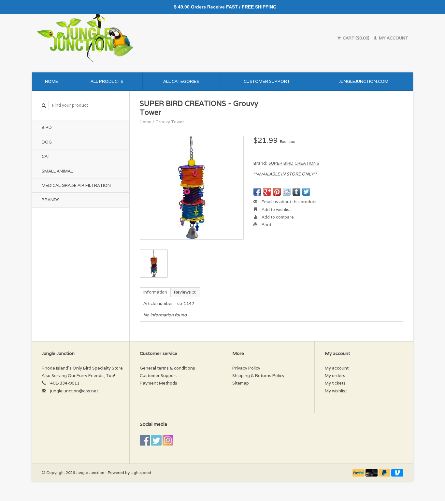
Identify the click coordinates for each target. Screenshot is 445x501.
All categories (181, 81)
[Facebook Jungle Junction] (145, 440)
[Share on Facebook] (257, 192)
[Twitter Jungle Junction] (156, 440)
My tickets (335, 383)
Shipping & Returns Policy (258, 375)
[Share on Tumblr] (296, 192)
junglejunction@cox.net (74, 391)
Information (155, 292)
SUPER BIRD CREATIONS (293, 163)
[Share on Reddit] (287, 192)
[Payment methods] (359, 472)
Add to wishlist (276, 209)
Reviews (185, 292)
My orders (335, 375)
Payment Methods (158, 383)
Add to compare (277, 217)
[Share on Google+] (267, 192)
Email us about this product (289, 202)
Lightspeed (141, 472)
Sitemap (240, 383)
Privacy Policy (246, 368)
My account (393, 38)
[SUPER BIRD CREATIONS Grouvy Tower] (191, 187)
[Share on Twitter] (306, 192)
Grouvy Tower (169, 122)
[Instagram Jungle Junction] (168, 440)
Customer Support (267, 81)
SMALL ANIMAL (57, 171)
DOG (47, 142)
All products (107, 81)
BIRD (47, 127)
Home (51, 81)
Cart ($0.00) (356, 38)
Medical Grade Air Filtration (76, 185)
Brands (51, 200)
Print (266, 224)
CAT (46, 156)
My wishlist (336, 391)
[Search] (44, 105)
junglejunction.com (363, 81)
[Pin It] (277, 192)
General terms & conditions (167, 368)
